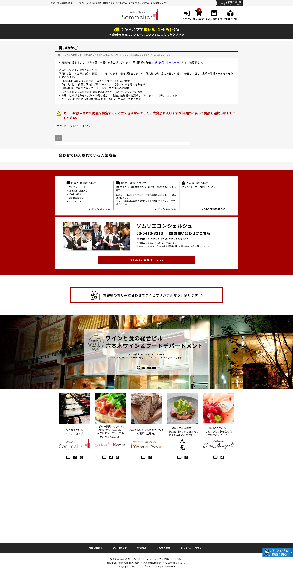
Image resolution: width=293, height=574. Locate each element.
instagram (148, 367)
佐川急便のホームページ (168, 62)
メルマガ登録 (163, 547)
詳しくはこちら (168, 95)
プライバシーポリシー (192, 547)
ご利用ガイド (120, 547)
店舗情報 (141, 547)
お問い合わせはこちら (191, 233)
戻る (58, 137)
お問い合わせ (96, 547)
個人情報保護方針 (215, 208)
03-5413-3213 (149, 233)
